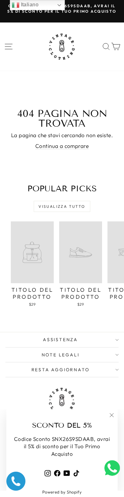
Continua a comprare (62, 146)
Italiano (28, 4)
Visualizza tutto (61, 206)
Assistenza (60, 339)
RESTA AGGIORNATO (60, 370)
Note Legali (60, 355)
